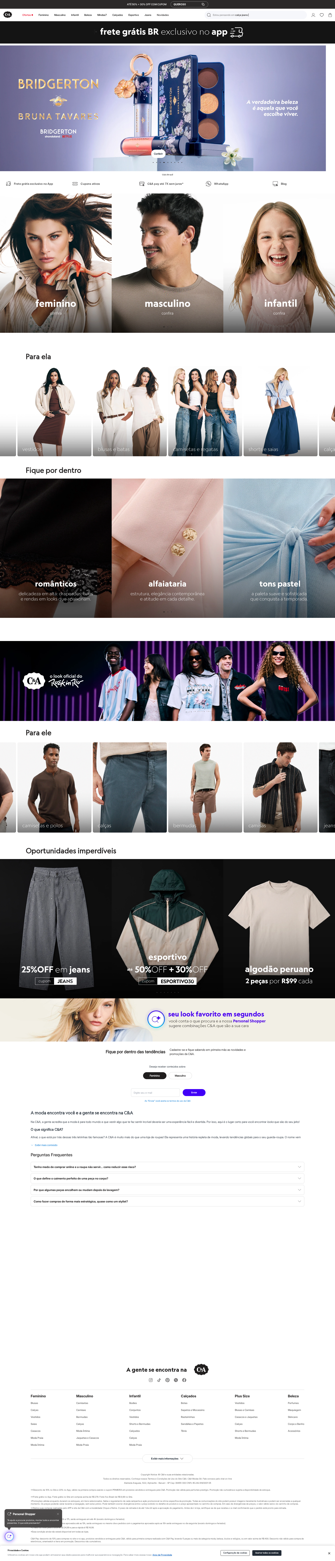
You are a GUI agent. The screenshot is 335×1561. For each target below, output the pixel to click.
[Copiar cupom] (203, 4)
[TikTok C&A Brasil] (159, 1380)
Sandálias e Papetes (192, 1423)
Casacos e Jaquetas (246, 1416)
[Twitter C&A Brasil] (176, 1380)
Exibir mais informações (164, 1458)
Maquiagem (294, 1409)
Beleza (88, 14)
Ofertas (26, 14)
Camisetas (82, 1402)
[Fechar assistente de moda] (58, 1514)
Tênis (184, 1430)
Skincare (293, 1416)
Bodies (133, 1402)
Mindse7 (102, 14)
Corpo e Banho (296, 1423)
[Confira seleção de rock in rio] (167, 720)
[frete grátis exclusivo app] (167, 42)
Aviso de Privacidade (162, 1555)
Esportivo (133, 14)
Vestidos (35, 1416)
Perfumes (293, 1402)
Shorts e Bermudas (139, 1423)
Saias (34, 1423)
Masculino (60, 14)
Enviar (194, 1092)
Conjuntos (135, 1409)
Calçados (117, 14)
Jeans (147, 14)
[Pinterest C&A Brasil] (167, 1380)
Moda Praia (37, 1437)
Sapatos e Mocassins (192, 1409)
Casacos (35, 1430)
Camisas (81, 1409)
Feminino (44, 14)
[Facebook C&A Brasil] (184, 1380)
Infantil (75, 14)
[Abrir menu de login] (313, 15)
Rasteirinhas (188, 1416)
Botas (184, 1402)
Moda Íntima (37, 1444)
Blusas (34, 1402)
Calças (34, 1409)
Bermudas (82, 1416)
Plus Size (242, 1396)
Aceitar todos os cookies (266, 1553)
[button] (255, 15)
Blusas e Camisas (244, 1409)
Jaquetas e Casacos (87, 1437)
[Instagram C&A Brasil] (151, 1380)
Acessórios (294, 1430)
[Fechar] (329, 1553)
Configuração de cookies (235, 1553)
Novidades (163, 14)
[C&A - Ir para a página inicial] (8, 15)
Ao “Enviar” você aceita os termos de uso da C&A (168, 1101)
